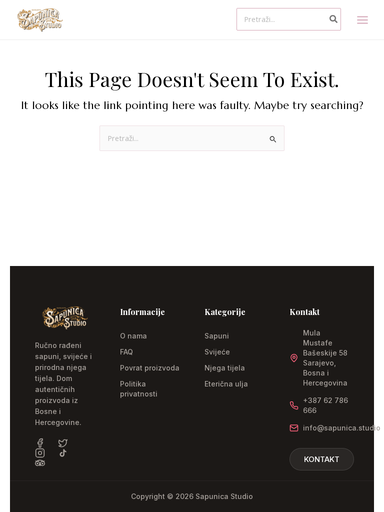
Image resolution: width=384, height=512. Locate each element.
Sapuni (216, 336)
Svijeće (217, 352)
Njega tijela (224, 368)
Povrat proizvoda (150, 368)
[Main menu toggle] (362, 19)
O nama (133, 336)
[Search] (334, 19)
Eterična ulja (226, 384)
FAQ (126, 352)
